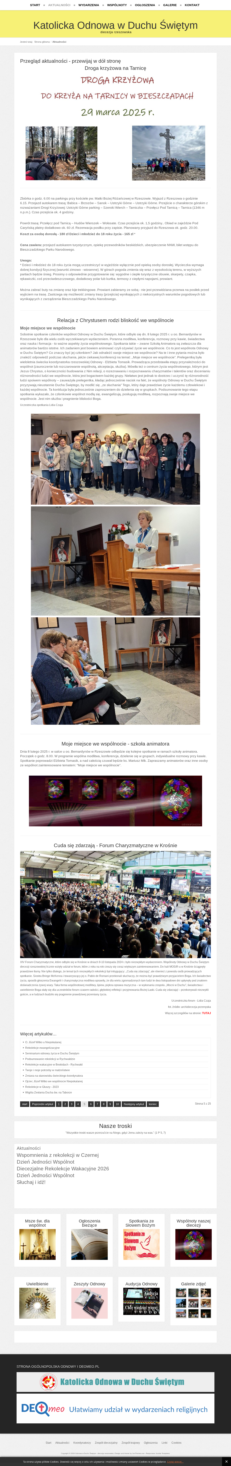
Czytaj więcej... (175, 1461)
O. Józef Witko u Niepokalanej (43, 1042)
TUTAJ (206, 1013)
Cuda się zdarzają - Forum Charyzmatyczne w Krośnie (115, 845)
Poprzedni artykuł (42, 1104)
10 (117, 1104)
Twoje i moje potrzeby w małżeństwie (47, 1070)
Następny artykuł (134, 1104)
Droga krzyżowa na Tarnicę (115, 68)
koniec (153, 1104)
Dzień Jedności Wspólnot (45, 1162)
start (24, 1104)
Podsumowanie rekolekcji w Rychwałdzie (50, 1059)
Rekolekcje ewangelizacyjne (42, 1047)
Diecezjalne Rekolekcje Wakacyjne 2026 (63, 1168)
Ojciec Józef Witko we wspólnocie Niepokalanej (54, 1081)
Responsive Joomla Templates (158, 1453)
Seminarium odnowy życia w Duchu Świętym (52, 1053)
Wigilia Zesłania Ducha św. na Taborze (48, 1092)
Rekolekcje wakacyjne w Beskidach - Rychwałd (54, 1064)
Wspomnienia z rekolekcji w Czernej (58, 1155)
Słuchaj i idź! (31, 1182)
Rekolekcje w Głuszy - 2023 (42, 1086)
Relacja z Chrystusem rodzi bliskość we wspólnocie (115, 320)
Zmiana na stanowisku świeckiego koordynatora (54, 1075)
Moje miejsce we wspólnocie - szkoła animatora (115, 744)
